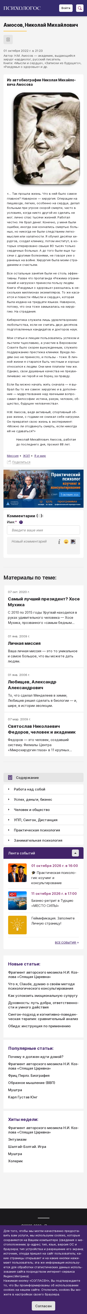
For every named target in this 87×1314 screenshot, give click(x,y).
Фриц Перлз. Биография (29, 1075)
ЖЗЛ (26, 456)
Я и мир (40, 456)
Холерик (15, 1161)
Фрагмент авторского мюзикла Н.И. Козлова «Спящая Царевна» (43, 974)
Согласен (43, 1306)
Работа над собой (29, 789)
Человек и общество (32, 809)
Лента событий (21, 853)
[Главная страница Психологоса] (23, 8)
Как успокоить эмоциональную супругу (43, 995)
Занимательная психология (38, 840)
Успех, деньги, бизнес (33, 799)
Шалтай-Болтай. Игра (27, 1146)
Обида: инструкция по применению (39, 1026)
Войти (65, 8)
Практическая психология (37, 830)
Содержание (27, 777)
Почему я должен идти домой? (35, 1056)
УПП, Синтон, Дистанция (36, 820)
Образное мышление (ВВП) (31, 1082)
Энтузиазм (17, 1139)
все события (66, 942)
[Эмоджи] (66, 542)
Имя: (14, 522)
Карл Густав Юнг (23, 1097)
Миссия (13, 456)
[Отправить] (73, 541)
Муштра (15, 1090)
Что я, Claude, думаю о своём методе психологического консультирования (41, 986)
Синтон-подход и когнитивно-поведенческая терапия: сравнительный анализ (43, 1016)
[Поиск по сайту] (80, 8)
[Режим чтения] (8, 39)
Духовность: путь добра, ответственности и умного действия (43, 1005)
